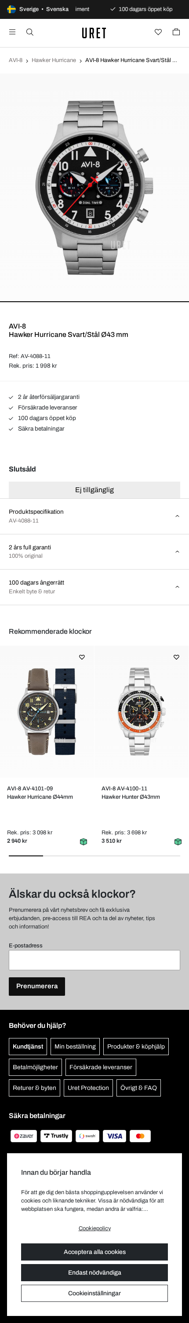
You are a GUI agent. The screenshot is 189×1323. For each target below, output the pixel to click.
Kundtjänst (28, 1046)
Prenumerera (37, 986)
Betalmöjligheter (35, 1067)
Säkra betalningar (41, 428)
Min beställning (75, 1046)
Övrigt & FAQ (138, 1088)
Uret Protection (88, 1088)
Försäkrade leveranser (47, 407)
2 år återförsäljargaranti (48, 397)
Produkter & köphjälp (136, 1046)
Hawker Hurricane (54, 60)
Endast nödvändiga (94, 1272)
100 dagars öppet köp (46, 418)
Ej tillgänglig (94, 489)
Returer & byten (34, 1088)
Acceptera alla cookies (95, 1252)
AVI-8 (15, 60)
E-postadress (26, 946)
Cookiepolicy (95, 1228)
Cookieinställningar (94, 1293)
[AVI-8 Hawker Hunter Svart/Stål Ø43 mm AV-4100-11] (141, 712)
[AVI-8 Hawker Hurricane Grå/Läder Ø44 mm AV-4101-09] (46, 712)
